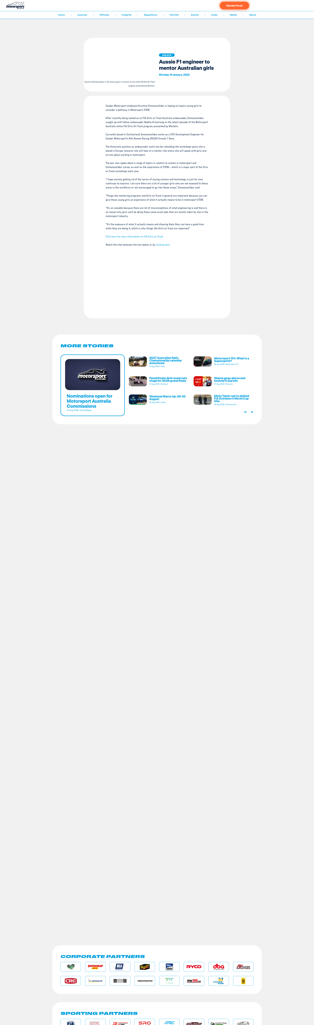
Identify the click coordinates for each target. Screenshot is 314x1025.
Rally (163, 366)
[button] (167, 55)
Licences (82, 15)
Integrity (126, 15)
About (252, 15)
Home (61, 15)
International (231, 404)
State (163, 402)
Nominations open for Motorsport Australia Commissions (89, 401)
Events (195, 15)
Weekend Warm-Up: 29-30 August (167, 398)
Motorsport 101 (232, 364)
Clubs (214, 15)
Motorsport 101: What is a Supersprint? (231, 359)
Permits (174, 15)
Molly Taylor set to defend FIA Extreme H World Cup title (231, 398)
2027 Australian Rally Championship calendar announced (165, 360)
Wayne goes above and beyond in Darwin (229, 379)
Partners (229, 384)
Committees (86, 410)
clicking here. (163, 245)
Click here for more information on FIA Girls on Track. (135, 236)
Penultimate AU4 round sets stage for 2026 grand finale (168, 379)
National (164, 384)
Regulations (150, 15)
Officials (104, 15)
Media (233, 15)
